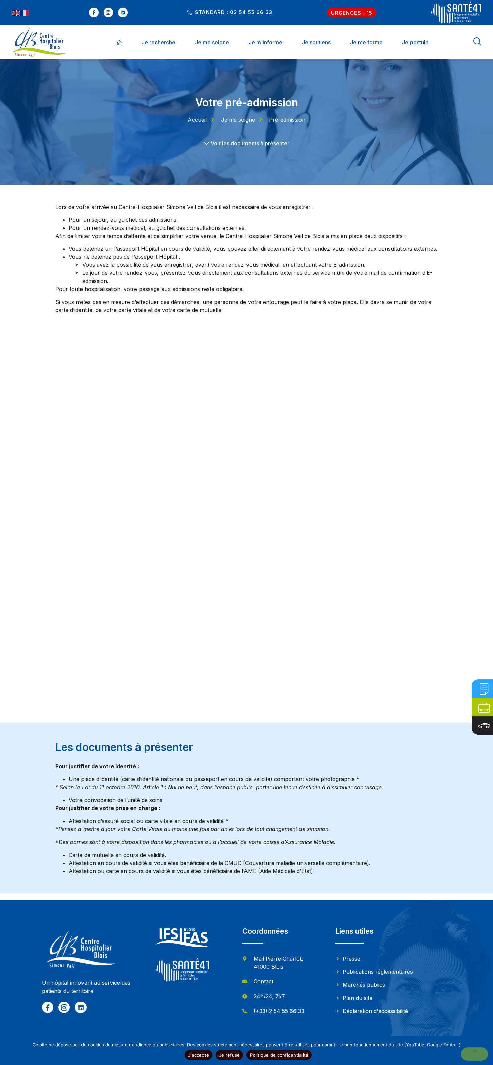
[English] (16, 12)
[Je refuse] (474, 1054)
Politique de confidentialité (279, 1055)
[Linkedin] (123, 12)
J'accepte (198, 1055)
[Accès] (484, 725)
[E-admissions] (484, 689)
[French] (24, 12)
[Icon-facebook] (94, 12)
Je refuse (229, 1055)
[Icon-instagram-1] (108, 12)
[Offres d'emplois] (484, 707)
